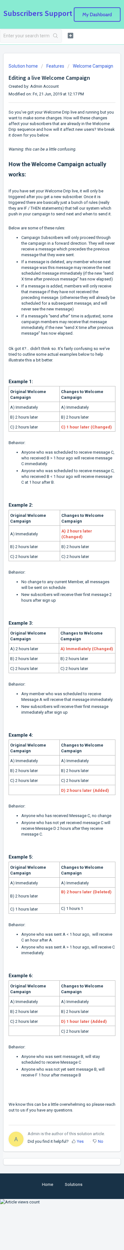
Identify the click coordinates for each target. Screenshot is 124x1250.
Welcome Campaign (93, 66)
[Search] (55, 36)
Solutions (73, 1184)
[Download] (50, 639)
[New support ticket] (70, 35)
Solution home (24, 66)
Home (47, 1184)
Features (55, 66)
